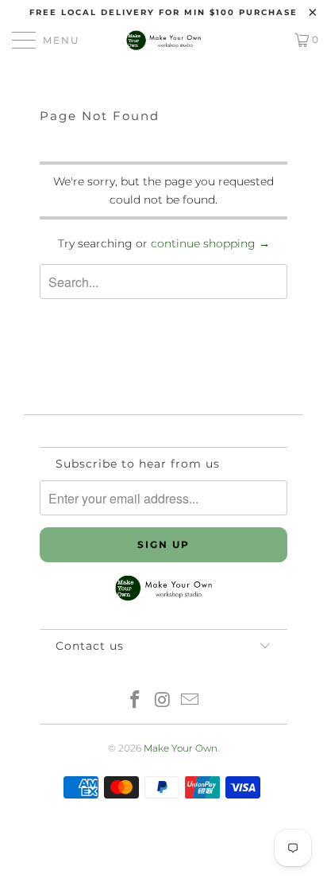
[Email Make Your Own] (190, 701)
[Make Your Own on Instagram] (163, 701)
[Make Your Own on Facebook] (135, 701)
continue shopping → (210, 243)
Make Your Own (180, 748)
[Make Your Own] (163, 40)
